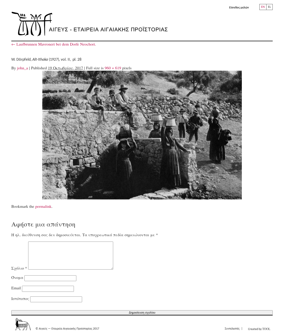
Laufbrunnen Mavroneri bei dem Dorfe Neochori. (53, 44)
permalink (43, 206)
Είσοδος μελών (239, 7)
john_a (22, 67)
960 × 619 (113, 67)
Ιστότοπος (20, 298)
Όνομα (17, 277)
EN (263, 7)
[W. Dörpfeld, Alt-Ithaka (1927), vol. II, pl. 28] (142, 135)
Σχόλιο (19, 268)
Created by (259, 329)
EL (269, 7)
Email (16, 287)
